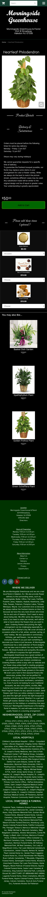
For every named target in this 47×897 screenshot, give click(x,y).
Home (4, 42)
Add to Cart (23, 205)
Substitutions (23, 569)
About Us (23, 556)
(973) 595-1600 (25, 36)
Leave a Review (23, 564)
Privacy (23, 566)
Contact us (23, 558)
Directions (23, 520)
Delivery (23, 561)
